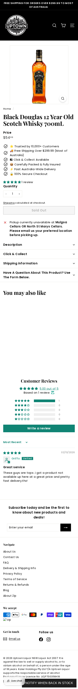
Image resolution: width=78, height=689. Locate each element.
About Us (9, 551)
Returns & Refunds (16, 585)
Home (7, 108)
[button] (12, 182)
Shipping (9, 202)
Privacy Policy (12, 574)
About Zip (9, 596)
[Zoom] (62, 98)
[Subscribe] (65, 527)
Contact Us (11, 557)
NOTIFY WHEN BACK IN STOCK (49, 683)
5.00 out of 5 (49, 389)
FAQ (6, 563)
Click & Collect (15, 254)
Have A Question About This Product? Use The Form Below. (36, 274)
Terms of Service (15, 579)
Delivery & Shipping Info (19, 568)
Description (12, 244)
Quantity (10, 186)
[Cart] (63, 25)
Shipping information (20, 263)
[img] (12, 453)
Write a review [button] (39, 428)
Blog (6, 590)
